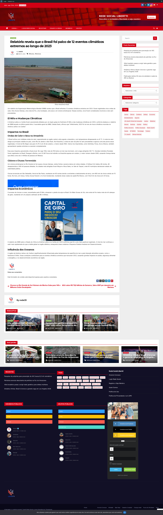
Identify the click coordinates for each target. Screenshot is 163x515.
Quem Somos (113, 387)
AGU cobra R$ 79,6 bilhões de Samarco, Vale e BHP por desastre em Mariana (88, 286)
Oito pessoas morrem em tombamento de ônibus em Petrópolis (21, 325)
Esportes (87, 352)
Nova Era (67, 440)
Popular (9, 421)
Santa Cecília (69, 434)
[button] (154, 28)
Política (145, 124)
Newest (9, 411)
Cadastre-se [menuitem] (11, 1)
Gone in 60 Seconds (70, 446)
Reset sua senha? (123, 475)
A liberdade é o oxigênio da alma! (13, 509)
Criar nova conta (130, 469)
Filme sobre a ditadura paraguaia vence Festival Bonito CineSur (100, 325)
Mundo (126, 124)
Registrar (42, 28)
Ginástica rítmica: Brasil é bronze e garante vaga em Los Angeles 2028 (139, 357)
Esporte (137, 118)
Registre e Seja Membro (117, 383)
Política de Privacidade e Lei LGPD (120, 396)
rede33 (21, 51)
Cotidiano (13, 38)
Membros (69, 28)
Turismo (148, 131)
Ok (124, 512)
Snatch (67, 458)
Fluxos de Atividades (148, 507)
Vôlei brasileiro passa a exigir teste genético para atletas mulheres (98, 357)
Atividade (110, 507)
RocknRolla (68, 452)
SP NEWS (132, 131)
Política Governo (128, 127)
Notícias (16, 320)
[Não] (161, 512)
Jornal (14, 28)
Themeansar (49, 509)
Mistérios (152, 121)
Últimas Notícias (136, 134)
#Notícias (38, 54)
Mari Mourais (16, 446)
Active (8, 416)
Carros (126, 114)
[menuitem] (1, 1)
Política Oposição (140, 127)
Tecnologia (141, 131)
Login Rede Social (28, 28)
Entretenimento (128, 118)
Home (85, 507)
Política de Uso (114, 391)
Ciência (132, 114)
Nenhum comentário (16, 360)
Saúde (126, 131)
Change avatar (138, 507)
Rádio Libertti (151, 127)
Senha (111, 454)
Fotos (157, 507)
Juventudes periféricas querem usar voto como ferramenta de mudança (61, 325)
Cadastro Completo (127, 507)
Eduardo (15, 440)
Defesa (145, 114)
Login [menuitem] (5, 1)
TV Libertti (127, 134)
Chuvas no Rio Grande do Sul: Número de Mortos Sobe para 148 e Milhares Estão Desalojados (35, 286)
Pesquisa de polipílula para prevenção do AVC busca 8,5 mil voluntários (23, 357)
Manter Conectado (117, 464)
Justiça (146, 121)
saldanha (15, 434)
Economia (152, 114)
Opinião (139, 124)
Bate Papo (117, 507)
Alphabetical (62, 427)
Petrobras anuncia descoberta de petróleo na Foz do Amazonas (62, 356)
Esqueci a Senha (56, 28)
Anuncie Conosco (114, 375)
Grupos (79, 28)
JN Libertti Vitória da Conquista (133, 121)
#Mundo (31, 54)
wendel (15, 452)
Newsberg (41, 509)
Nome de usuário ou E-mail (116, 445)
